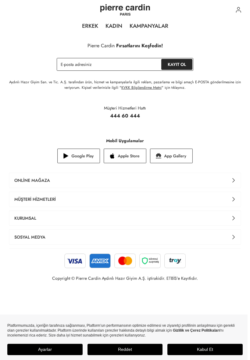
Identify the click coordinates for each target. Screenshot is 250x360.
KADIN (113, 26)
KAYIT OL (177, 64)
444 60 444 (125, 115)
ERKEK (90, 26)
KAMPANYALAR (149, 26)
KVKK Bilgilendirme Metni (141, 87)
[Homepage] (125, 10)
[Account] (238, 10)
